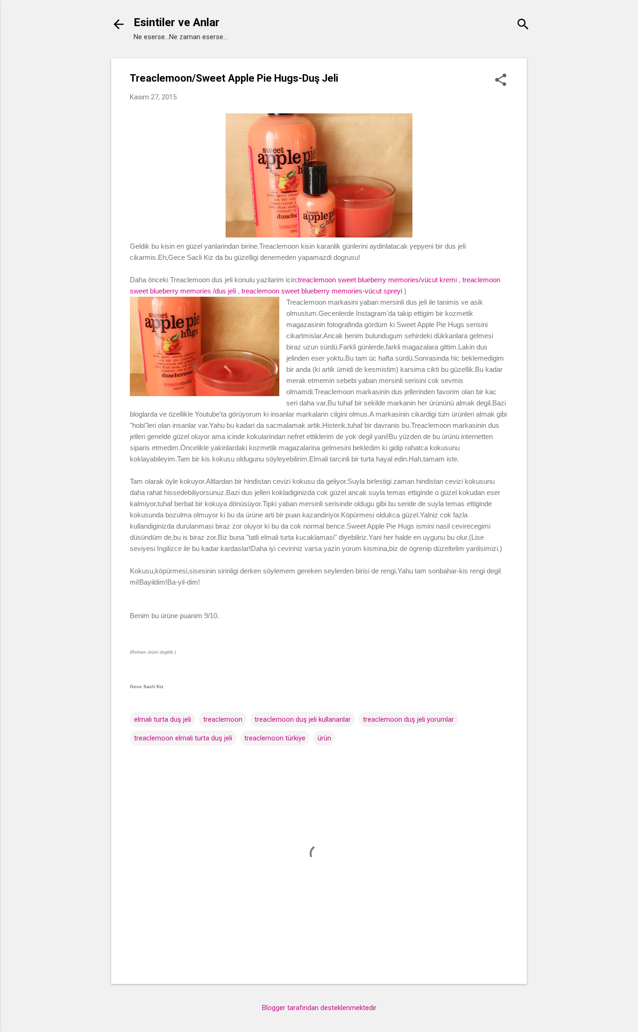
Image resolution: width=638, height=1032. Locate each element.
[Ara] (523, 25)
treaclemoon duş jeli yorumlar (408, 719)
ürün (324, 738)
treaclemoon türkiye (274, 738)
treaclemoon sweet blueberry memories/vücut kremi (377, 280)
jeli (232, 291)
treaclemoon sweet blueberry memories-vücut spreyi (321, 291)
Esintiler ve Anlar (177, 22)
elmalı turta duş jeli (162, 719)
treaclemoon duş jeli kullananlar (303, 719)
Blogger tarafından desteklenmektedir (319, 1008)
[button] (500, 80)
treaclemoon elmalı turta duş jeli (183, 738)
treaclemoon (222, 719)
